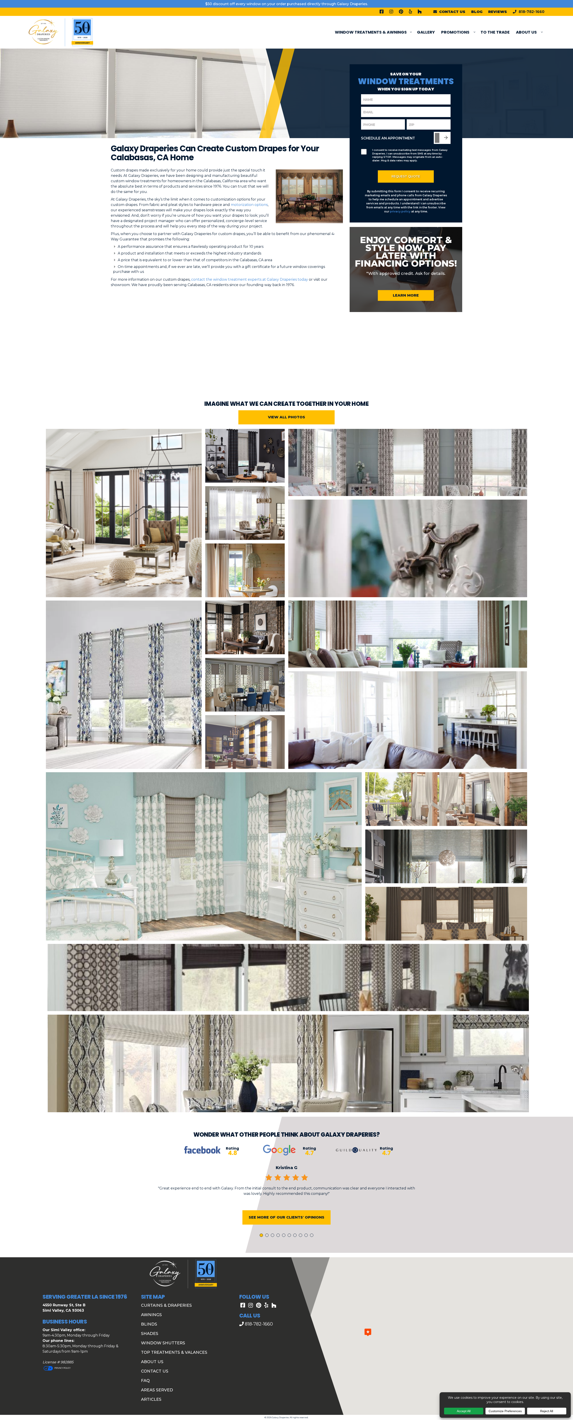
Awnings (151, 1314)
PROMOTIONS (455, 32)
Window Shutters (163, 1343)
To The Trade (495, 32)
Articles (151, 1399)
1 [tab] (262, 1235)
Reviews (497, 12)
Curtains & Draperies (166, 1305)
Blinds (149, 1324)
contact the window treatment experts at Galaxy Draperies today (249, 279)
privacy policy (400, 211)
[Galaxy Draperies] (61, 32)
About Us (526, 32)
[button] (367, 1332)
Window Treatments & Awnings (371, 32)
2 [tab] (268, 1235)
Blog (477, 12)
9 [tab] (307, 1235)
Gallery (426, 32)
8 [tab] (301, 1235)
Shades (149, 1333)
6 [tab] (290, 1235)
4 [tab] (279, 1235)
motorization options (249, 205)
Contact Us (154, 1371)
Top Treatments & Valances (174, 1352)
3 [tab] (273, 1235)
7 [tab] (296, 1235)
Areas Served (157, 1390)
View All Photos (286, 417)
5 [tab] (284, 1235)
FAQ (145, 1380)
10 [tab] (312, 1235)
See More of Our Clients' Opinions (286, 1217)
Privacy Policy (62, 1368)
